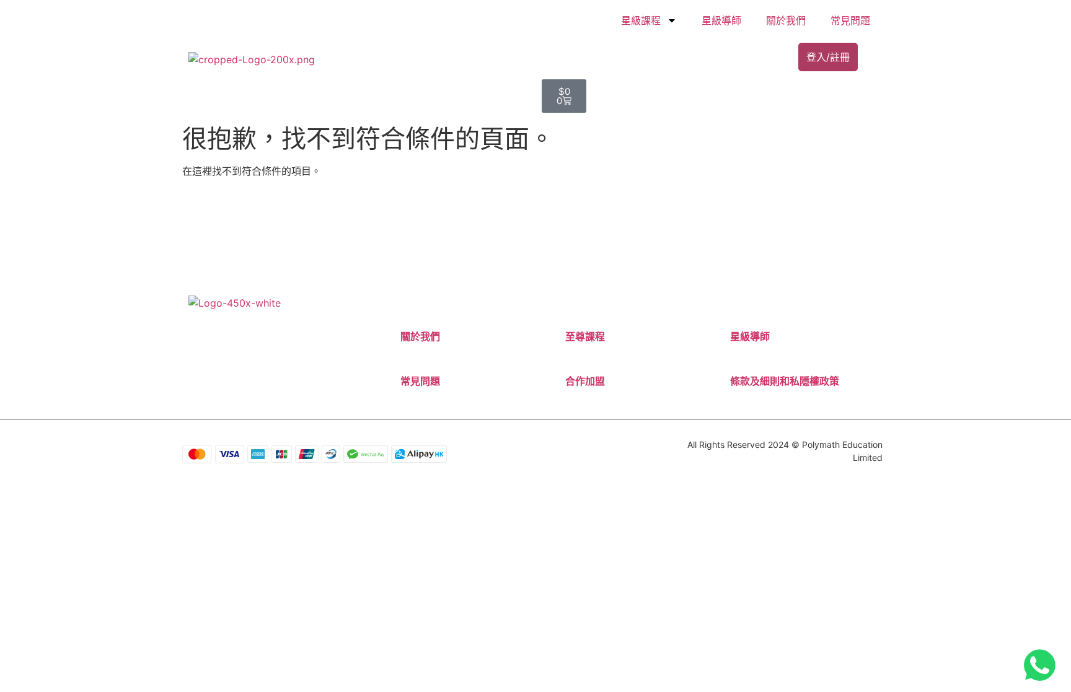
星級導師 (721, 20)
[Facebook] (215, 345)
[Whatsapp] (241, 345)
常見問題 (850, 20)
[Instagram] (228, 345)
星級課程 (641, 20)
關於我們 (786, 20)
